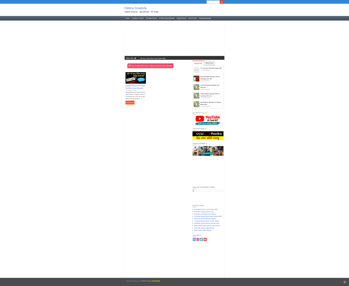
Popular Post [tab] (198, 63)
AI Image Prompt (151, 18)
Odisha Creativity (135, 8)
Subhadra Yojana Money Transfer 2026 (206, 223)
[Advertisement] (174, 38)
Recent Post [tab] (209, 63)
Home (128, 18)
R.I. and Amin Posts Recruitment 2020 (211, 68)
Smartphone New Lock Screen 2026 (205, 209)
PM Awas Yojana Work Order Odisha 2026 (208, 216)
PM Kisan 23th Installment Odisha (150, 58)
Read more (130, 103)
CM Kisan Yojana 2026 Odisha (204, 228)
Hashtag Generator (205, 18)
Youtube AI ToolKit (138, 18)
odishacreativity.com (133, 281)
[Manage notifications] (344, 282)
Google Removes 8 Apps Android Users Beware (135, 86)
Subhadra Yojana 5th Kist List (203, 212)
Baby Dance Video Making (202, 230)
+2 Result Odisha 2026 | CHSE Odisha (206, 221)
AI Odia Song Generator (166, 18)
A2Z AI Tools (192, 18)
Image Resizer (181, 18)
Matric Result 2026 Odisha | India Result (207, 226)
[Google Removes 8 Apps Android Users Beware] (136, 77)
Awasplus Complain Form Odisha (205, 214)
